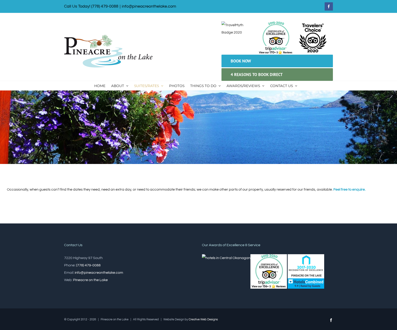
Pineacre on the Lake (90, 280)
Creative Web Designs (203, 319)
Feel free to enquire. (349, 189)
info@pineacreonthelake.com (149, 6)
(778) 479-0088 (88, 265)
